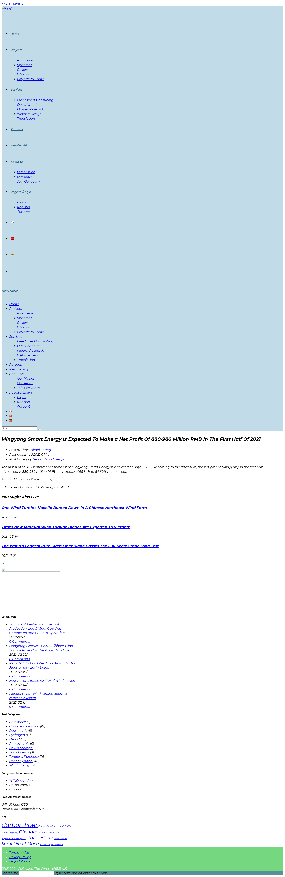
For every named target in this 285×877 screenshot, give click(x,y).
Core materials (58, 826)
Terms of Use (19, 852)
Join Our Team (28, 388)
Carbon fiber (20, 825)
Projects (15, 309)
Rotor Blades (60, 838)
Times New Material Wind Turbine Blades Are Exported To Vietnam (66, 527)
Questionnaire (28, 346)
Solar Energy (19, 752)
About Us (16, 374)
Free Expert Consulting (35, 341)
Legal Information (23, 861)
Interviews (25, 313)
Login (21, 397)
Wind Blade (57, 844)
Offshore (28, 831)
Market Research (30, 350)
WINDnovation (21, 781)
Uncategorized (21, 761)
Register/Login (20, 392)
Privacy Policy (20, 857)
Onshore (42, 832)
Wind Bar (24, 327)
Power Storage (21, 748)
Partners (16, 364)
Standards (45, 844)
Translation (26, 360)
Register (23, 402)
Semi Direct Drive (20, 843)
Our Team (25, 383)
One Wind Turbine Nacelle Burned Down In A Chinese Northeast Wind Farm (74, 508)
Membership (19, 369)
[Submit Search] (39, 429)
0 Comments (19, 641)
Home (14, 304)
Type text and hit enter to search (81, 873)
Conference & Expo (24, 726)
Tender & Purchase (24, 756)
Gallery (22, 323)
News (36, 459)
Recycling (21, 838)
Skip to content (14, 4)
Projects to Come (30, 332)
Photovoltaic (19, 743)
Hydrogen (17, 735)
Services (15, 337)
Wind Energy (54, 459)
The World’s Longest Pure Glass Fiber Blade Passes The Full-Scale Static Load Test (80, 546)
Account (23, 406)
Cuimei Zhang (39, 450)
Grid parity (12, 832)
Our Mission (26, 378)
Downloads (18, 730)
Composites (44, 826)
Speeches (24, 318)
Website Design (29, 355)
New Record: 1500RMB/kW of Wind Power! (42, 681)
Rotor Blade (40, 837)
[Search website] (10, 271)
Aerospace (17, 722)
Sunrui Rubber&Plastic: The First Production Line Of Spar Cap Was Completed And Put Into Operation (37, 628)
